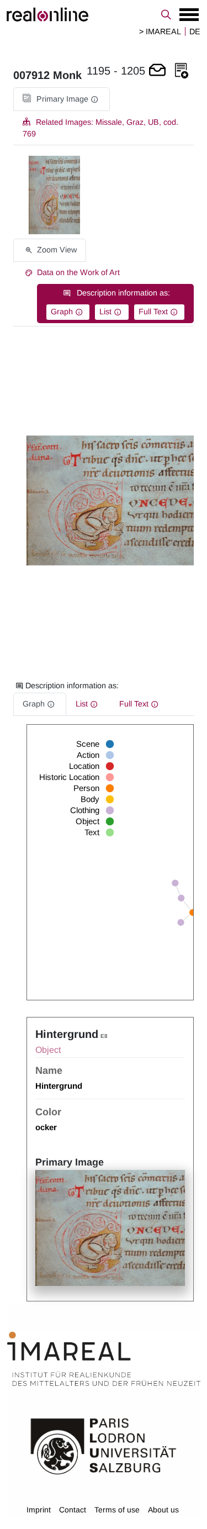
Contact (72, 1509)
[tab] (61, 99)
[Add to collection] (181, 71)
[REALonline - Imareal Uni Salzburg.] (103, 14)
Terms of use (117, 1509)
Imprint (38, 1509)
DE (194, 31)
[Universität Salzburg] (103, 1445)
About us (163, 1509)
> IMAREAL (160, 31)
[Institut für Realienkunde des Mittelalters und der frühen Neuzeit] (103, 1358)
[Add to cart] (157, 71)
